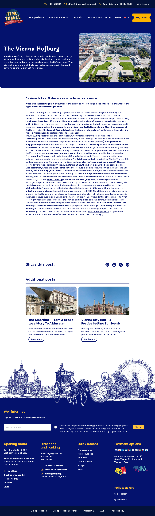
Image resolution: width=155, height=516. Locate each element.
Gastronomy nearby (14, 474)
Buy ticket (141, 17)
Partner (8, 482)
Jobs (6, 486)
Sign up (138, 427)
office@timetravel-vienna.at (82, 4)
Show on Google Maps (56, 469)
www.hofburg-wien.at (98, 211)
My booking (144, 4)
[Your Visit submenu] (83, 17)
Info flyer (12, 471)
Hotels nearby (11, 478)
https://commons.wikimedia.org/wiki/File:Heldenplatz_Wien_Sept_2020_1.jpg (64, 214)
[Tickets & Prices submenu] (67, 17)
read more (37, 340)
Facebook (122, 499)
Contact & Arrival (54, 465)
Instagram (122, 493)
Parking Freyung (53, 473)
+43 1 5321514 (54, 4)
